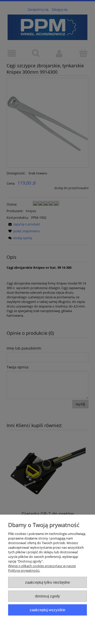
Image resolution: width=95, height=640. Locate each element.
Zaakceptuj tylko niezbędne (47, 582)
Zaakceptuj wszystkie (47, 610)
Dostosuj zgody (47, 596)
